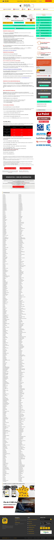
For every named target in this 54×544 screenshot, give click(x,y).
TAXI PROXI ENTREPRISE (45, 25)
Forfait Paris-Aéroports (33, 519)
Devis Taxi (30, 521)
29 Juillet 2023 (17, 522)
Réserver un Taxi (31, 527)
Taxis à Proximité (8, 9)
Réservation (17, 9)
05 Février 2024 (17, 518)
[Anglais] (41, 1)
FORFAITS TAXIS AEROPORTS (44, 101)
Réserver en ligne (30, 22)
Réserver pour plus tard (41, 104)
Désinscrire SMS (31, 531)
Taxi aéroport (31, 529)
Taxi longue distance (45, 33)
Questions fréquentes (45, 35)
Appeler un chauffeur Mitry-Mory (20, 25)
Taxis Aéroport (38, 9)
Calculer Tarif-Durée (32, 525)
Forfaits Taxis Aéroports (19, 22)
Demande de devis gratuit (41, 106)
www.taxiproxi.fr (11, 152)
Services (46, 9)
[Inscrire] (50, 519)
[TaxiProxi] (4, 523)
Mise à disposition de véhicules (44, 27)
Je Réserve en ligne (25, 168)
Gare (30, 9)
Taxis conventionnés (20, 28)
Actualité (30, 523)
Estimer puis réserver (8, 22)
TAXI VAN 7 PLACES (45, 30)
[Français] (40, 1)
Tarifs (24, 9)
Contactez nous (31, 533)
